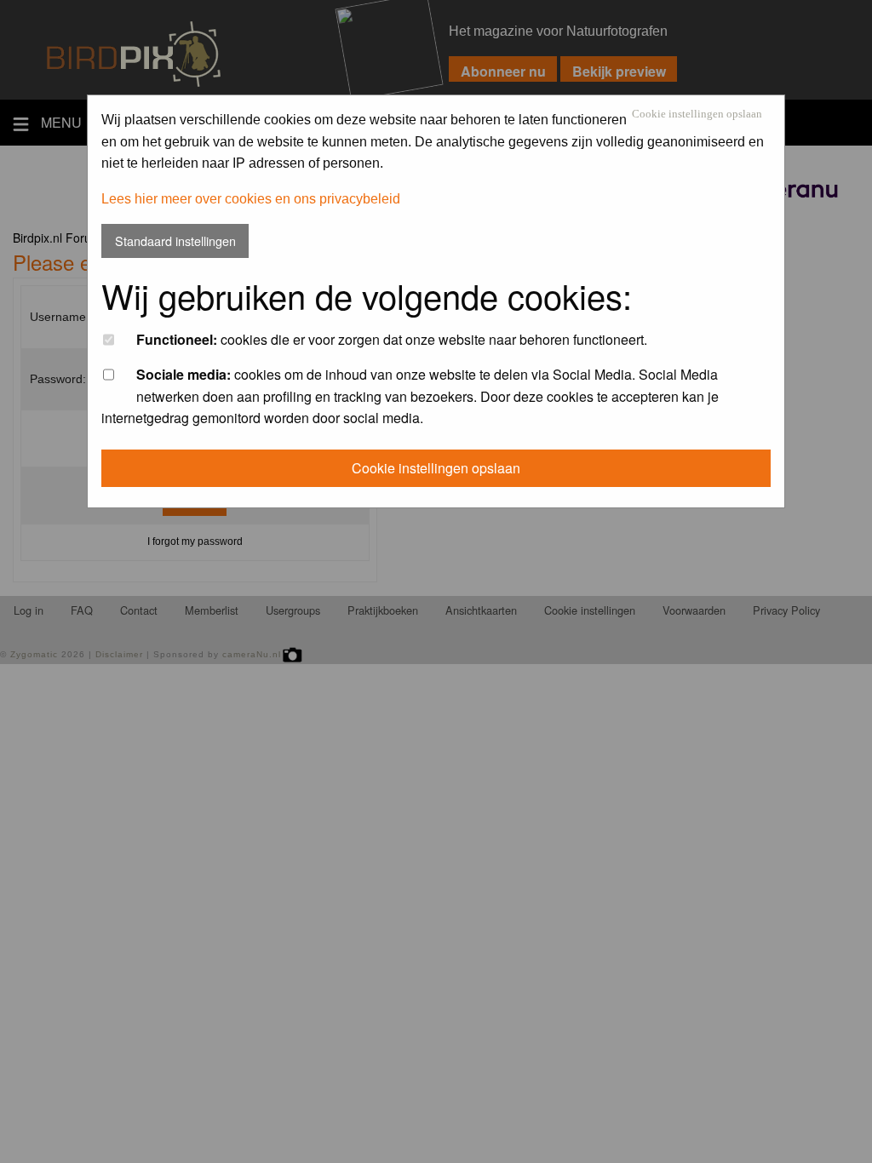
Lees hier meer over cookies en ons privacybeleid (250, 199)
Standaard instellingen (175, 240)
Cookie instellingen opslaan (697, 114)
